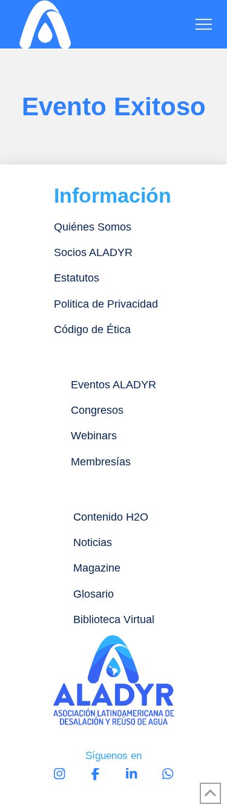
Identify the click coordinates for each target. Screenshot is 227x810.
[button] (204, 24)
